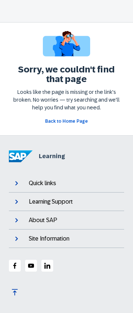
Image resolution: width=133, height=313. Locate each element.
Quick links (42, 183)
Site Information (49, 238)
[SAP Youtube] (31, 266)
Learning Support (51, 201)
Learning (52, 156)
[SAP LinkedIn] (47, 266)
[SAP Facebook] (15, 266)
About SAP (43, 220)
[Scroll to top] (15, 292)
